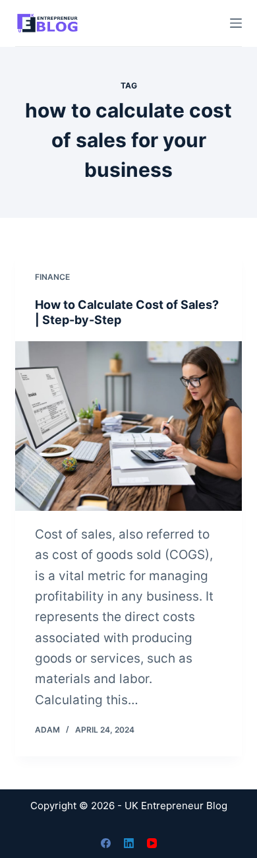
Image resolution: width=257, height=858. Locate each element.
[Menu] (236, 23)
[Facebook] (106, 843)
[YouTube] (152, 843)
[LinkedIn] (129, 843)
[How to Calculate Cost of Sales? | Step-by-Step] (128, 426)
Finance (52, 277)
